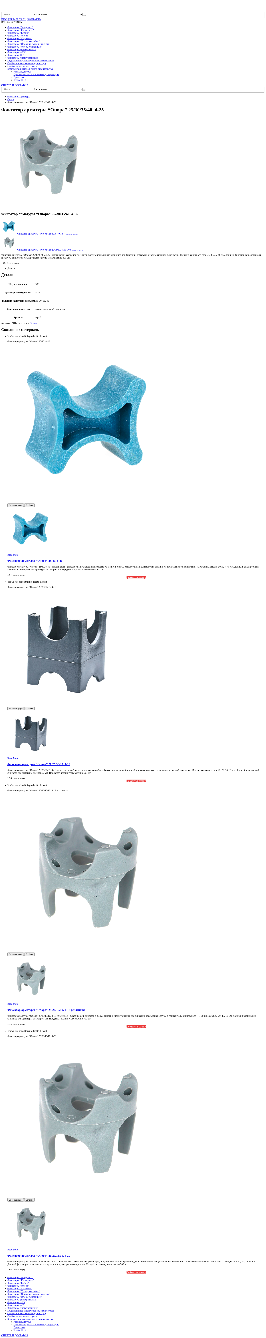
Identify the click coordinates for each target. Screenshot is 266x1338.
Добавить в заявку (136, 577)
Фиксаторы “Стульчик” (19, 38)
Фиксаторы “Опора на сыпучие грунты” (28, 44)
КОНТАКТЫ (34, 19)
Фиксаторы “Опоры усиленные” (24, 46)
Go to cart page (15, 505)
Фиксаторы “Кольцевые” (20, 30)
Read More (12, 555)
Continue (29, 505)
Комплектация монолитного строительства (30, 69)
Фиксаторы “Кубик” (18, 33)
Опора (33, 323)
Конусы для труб (22, 71)
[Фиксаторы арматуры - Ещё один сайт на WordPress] (14, 10)
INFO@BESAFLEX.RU (13, 19)
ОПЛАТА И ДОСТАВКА (14, 85)
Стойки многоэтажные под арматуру (26, 63)
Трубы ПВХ (20, 80)
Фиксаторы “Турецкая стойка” (23, 41)
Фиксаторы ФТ (15, 55)
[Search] (84, 15)
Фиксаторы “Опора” (18, 35)
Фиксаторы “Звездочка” (20, 27)
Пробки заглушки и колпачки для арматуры (36, 74)
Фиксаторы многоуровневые (22, 57)
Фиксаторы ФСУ (16, 52)
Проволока (19, 77)
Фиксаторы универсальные (21, 49)
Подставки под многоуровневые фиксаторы (30, 60)
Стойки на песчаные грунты (22, 66)
